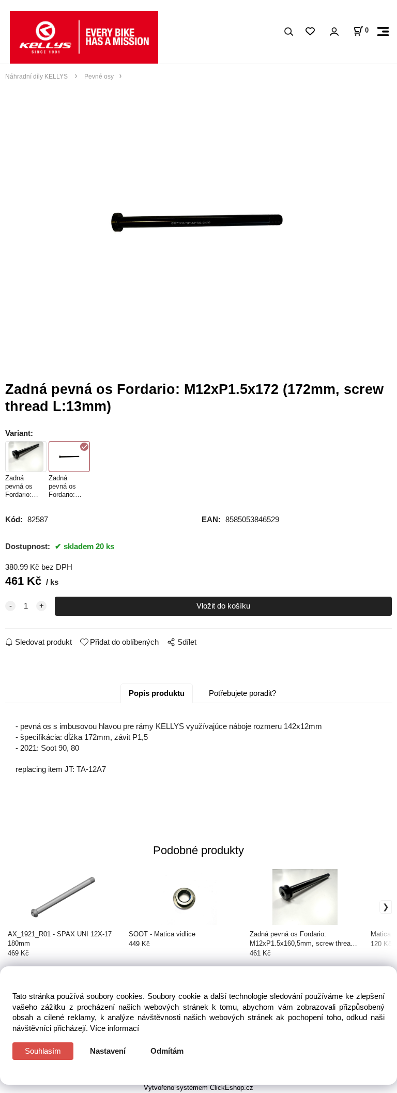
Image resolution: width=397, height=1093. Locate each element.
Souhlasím (43, 1050)
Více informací (114, 1028)
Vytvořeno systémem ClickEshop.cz (198, 1087)
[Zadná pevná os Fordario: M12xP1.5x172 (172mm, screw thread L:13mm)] (199, 220)
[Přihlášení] (334, 31)
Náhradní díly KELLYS (37, 76)
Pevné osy (98, 76)
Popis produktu (157, 693)
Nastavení (108, 1050)
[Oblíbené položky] (310, 31)
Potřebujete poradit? (242, 693)
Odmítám (167, 1050)
